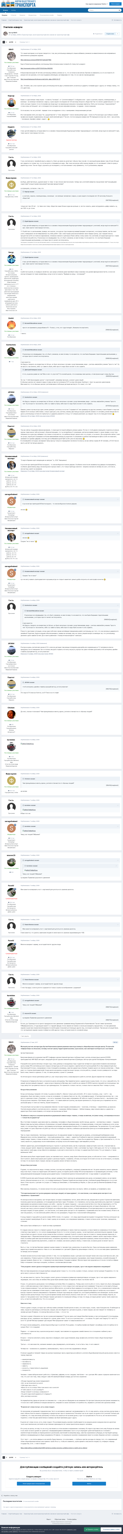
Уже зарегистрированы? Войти (96, 4)
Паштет (11, 426)
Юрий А (11, 127)
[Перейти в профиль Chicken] (11, 714)
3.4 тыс (12, 335)
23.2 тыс (12, 143)
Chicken (11, 708)
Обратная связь (60, 1519)
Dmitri (11, 318)
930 (12, 724)
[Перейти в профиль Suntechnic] (11, 351)
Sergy (11, 252)
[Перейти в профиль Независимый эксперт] (11, 465)
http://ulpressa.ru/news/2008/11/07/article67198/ (36, 60)
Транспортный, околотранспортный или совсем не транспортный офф (45, 35)
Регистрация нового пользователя (34, 1483)
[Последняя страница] (15, 42)
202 (12, 872)
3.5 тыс (12, 112)
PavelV (11, 886)
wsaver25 (11, 855)
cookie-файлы (16, 1529)
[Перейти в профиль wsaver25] (11, 862)
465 (12, 269)
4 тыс (12, 756)
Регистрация (115, 4)
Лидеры (59, 15)
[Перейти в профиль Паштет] (11, 433)
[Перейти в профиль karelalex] (11, 746)
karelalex (11, 740)
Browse (5, 10)
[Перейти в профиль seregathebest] (11, 501)
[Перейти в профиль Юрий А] (11, 133)
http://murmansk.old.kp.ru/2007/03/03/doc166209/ (37, 68)
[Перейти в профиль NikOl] (5, 34)
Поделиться (98, 34)
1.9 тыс (12, 409)
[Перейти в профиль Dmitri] (11, 325)
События (13, 15)
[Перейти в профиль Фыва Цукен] (11, 184)
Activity (13, 10)
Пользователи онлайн (47, 15)
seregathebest (11, 494)
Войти (89, 1483)
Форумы (4, 15)
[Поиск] (119, 10)
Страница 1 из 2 (24, 42)
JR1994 (11, 392)
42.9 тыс (12, 195)
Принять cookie (92, 1529)
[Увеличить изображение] (27, 743)
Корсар (11, 96)
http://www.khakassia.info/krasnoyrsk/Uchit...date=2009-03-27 (40, 79)
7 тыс (12, 361)
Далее (11, 42)
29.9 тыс (12, 902)
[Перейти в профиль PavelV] (11, 892)
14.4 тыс (12, 443)
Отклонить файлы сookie (111, 1529)
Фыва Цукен (11, 178)
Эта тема (112, 10)
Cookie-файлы (71, 1519)
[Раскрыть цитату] (23, 191)
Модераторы (32, 15)
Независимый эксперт (11, 457)
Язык (48, 1519)
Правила (22, 15)
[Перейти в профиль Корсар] (11, 102)
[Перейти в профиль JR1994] (11, 399)
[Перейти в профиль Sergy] (11, 259)
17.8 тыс (12, 66)
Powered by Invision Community (61, 1523)
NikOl (15, 32)
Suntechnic (11, 345)
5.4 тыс (12, 511)
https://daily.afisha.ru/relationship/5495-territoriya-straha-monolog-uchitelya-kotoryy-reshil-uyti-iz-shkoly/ (54, 1448)
